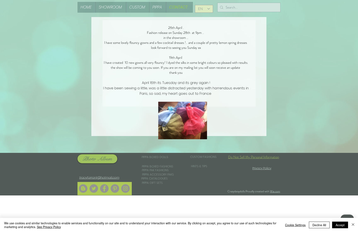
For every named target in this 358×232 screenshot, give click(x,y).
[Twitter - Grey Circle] (94, 188)
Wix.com (275, 191)
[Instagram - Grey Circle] (125, 188)
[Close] (353, 225)
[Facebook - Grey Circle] (104, 188)
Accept (340, 225)
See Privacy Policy (49, 227)
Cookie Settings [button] (295, 225)
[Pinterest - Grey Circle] (115, 188)
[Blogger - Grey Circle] (83, 188)
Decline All (319, 225)
